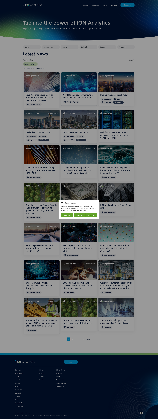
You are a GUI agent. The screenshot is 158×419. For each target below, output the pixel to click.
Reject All (79, 215)
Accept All (91, 215)
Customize (67, 215)
